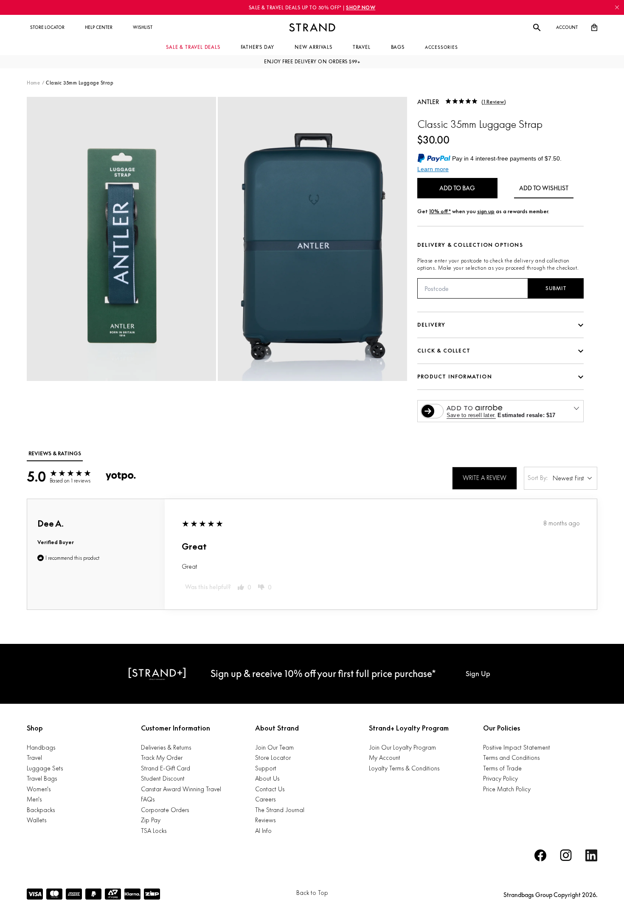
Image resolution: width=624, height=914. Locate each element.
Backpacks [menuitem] (41, 809)
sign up (486, 211)
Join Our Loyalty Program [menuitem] (402, 747)
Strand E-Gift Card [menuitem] (165, 768)
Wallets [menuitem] (36, 820)
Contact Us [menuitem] (269, 789)
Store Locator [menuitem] (273, 757)
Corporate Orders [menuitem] (165, 809)
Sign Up (478, 673)
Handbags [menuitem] (41, 747)
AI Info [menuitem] (263, 830)
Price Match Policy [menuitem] (507, 789)
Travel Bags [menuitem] (42, 778)
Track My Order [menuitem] (162, 757)
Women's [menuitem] (39, 789)
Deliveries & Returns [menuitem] (166, 747)
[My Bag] (594, 27)
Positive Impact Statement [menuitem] (516, 747)
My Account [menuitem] (384, 757)
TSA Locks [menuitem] (153, 830)
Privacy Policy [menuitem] (500, 778)
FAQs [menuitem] (148, 799)
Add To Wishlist (543, 188)
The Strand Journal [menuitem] (279, 809)
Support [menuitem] (265, 768)
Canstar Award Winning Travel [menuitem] (181, 789)
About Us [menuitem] (267, 778)
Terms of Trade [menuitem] (502, 768)
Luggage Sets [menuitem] (45, 768)
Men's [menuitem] (34, 799)
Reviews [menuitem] (265, 820)
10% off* (440, 211)
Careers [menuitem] (265, 799)
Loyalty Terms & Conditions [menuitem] (404, 768)
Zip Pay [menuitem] (150, 820)
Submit (555, 288)
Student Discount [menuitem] (163, 778)
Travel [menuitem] (34, 757)
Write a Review (484, 477)
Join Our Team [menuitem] (274, 747)
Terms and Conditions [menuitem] (511, 757)
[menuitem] (47, 27)
